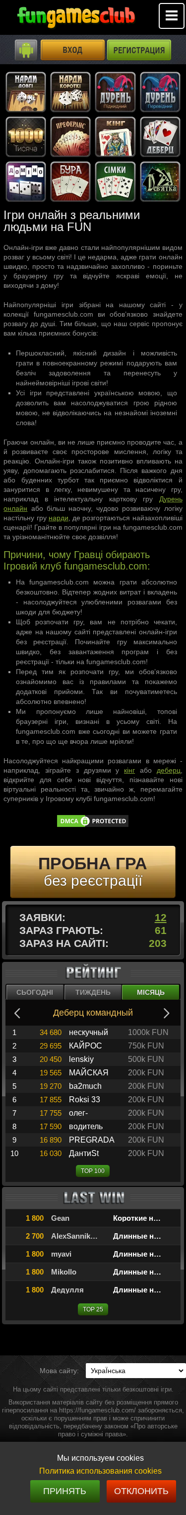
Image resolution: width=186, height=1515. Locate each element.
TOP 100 (93, 1170)
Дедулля (67, 1289)
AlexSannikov (74, 1236)
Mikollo (63, 1272)
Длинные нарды (143, 1236)
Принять (64, 1491)
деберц (169, 770)
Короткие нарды (143, 1218)
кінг (129, 770)
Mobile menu (172, 16)
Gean (60, 1218)
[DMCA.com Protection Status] (93, 825)
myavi (61, 1254)
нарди (58, 518)
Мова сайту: (59, 1370)
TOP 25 (93, 1309)
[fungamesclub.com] (76, 20)
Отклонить (141, 1491)
